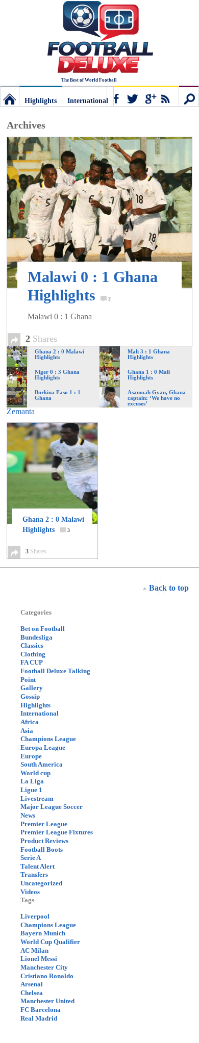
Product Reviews (44, 841)
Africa (29, 722)
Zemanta (21, 411)
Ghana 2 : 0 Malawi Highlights (53, 524)
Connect (143, 96)
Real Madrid (38, 1018)
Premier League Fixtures (56, 832)
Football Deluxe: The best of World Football (10, 96)
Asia (26, 730)
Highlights (40, 101)
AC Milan (34, 950)
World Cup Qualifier (50, 942)
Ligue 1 (31, 790)
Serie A (30, 857)
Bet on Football (42, 628)
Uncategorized (41, 883)
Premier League (43, 824)
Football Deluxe (99, 38)
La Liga (32, 781)
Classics (31, 645)
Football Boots (41, 849)
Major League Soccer (51, 806)
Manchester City (44, 967)
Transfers (34, 874)
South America (41, 764)
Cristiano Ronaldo (46, 976)
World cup (35, 773)
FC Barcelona (40, 1009)
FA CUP (31, 662)
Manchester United (47, 1001)
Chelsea (31, 993)
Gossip (30, 696)
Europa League (42, 747)
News (27, 815)
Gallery (31, 688)
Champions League (48, 739)
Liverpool (34, 916)
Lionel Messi (38, 958)
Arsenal (31, 984)
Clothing (32, 654)
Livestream (37, 798)
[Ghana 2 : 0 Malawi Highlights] (52, 473)
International (87, 101)
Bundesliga (36, 637)
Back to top (169, 587)
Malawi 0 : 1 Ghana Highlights (93, 285)
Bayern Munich (42, 933)
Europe (31, 756)
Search (188, 96)
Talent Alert (37, 866)
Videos (30, 892)
